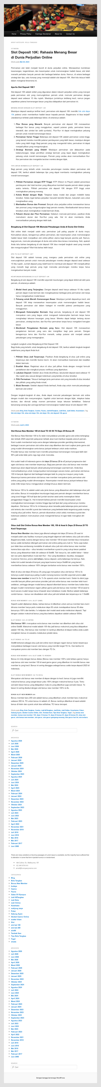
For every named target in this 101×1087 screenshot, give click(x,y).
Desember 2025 (17, 763)
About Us (58, 34)
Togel (70, 712)
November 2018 (17, 829)
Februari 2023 (16, 821)
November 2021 (17, 826)
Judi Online (71, 410)
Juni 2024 (15, 782)
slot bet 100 (15, 925)
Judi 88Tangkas (52, 410)
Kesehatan (80, 410)
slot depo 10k (45, 413)
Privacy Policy (25, 34)
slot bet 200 (15, 927)
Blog (21, 410)
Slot (40, 712)
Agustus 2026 (16, 741)
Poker (81, 710)
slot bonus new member (25, 717)
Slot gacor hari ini (71, 717)
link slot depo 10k (17, 413)
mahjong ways (17, 908)
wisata (13, 941)
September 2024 (17, 774)
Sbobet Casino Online (30, 712)
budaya (14, 886)
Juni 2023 (15, 815)
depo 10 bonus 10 (43, 715)
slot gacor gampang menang (53, 717)
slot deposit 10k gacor (58, 413)
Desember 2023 (17, 799)
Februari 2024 (16, 793)
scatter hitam (16, 919)
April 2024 (15, 788)
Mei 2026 (14, 749)
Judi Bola (62, 410)
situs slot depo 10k (32, 413)
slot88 (13, 930)
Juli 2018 (14, 832)
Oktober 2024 (16, 771)
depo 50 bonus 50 (71, 715)
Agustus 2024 (16, 776)
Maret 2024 (15, 790)
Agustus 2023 (16, 810)
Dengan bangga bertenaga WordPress (50, 1078)
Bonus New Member (19, 883)
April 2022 (15, 824)
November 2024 (17, 768)
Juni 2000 (15, 846)
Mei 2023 (14, 818)
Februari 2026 (16, 757)
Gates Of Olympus (18, 894)
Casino (37, 410)
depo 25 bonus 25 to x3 (55, 461)
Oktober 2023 (16, 804)
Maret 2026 (15, 754)
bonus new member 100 (27, 715)
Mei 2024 (14, 785)
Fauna (43, 410)
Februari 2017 (16, 843)
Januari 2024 (16, 796)
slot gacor (38, 717)
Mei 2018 (14, 838)
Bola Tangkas (29, 410)
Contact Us (70, 34)
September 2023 (17, 807)
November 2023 (17, 802)
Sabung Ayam (16, 712)
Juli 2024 (14, 779)
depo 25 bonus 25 (57, 715)
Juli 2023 (14, 813)
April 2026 (15, 752)
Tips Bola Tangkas (60, 712)
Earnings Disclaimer (43, 34)
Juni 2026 (15, 746)
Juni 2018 (15, 835)
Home (14, 34)
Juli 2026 (14, 743)
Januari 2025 (16, 765)
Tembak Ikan (47, 712)
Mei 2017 (14, 840)
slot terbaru (38, 558)
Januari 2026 (16, 760)
